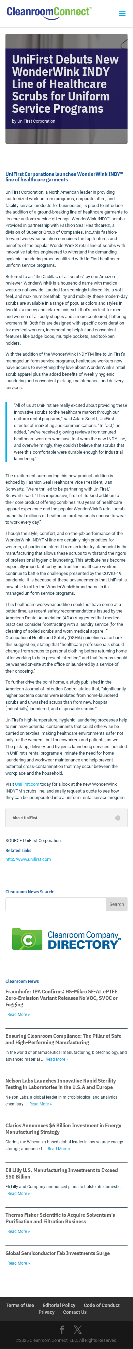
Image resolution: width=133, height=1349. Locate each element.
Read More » (19, 1014)
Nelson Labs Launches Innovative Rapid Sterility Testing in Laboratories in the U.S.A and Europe (60, 1083)
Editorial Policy (59, 1305)
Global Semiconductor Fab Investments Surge (57, 1253)
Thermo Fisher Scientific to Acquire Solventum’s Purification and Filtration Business (60, 1218)
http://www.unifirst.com (28, 859)
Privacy (47, 1312)
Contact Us (75, 1312)
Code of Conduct (102, 1305)
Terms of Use (20, 1305)
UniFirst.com (27, 784)
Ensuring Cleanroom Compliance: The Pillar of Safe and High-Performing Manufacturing (63, 1039)
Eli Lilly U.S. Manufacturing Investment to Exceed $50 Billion (61, 1173)
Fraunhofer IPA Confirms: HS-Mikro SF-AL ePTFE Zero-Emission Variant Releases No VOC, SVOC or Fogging (61, 998)
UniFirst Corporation (36, 121)
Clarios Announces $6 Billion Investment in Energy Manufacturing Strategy (63, 1128)
